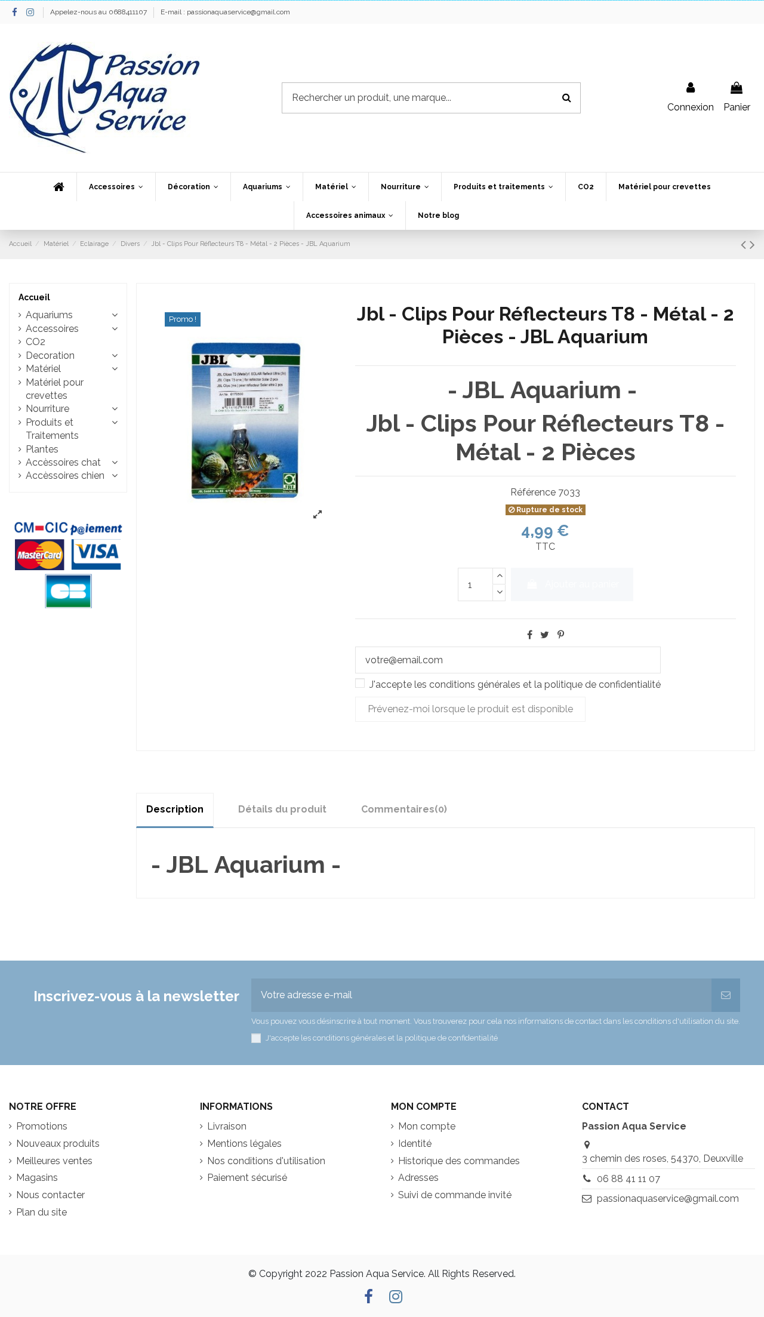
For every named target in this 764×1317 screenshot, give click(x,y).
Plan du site (41, 1212)
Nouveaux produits (58, 1143)
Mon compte (426, 1126)
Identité (415, 1143)
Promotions (41, 1126)
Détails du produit (282, 809)
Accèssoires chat (63, 462)
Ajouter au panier (582, 584)
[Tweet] (544, 635)
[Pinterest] (560, 635)
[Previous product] (745, 244)
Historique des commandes (459, 1161)
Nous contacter (50, 1195)
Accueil (34, 297)
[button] (115, 187)
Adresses (418, 1177)
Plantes (42, 449)
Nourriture (47, 408)
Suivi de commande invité (455, 1195)
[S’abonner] (725, 995)
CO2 (35, 341)
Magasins (37, 1177)
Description (175, 809)
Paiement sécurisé (247, 1177)
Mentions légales (244, 1143)
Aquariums (49, 315)
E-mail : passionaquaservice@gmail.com (225, 12)
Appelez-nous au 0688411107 (99, 12)
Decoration (50, 355)
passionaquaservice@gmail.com (668, 1198)
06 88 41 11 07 (628, 1178)
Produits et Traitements (52, 429)
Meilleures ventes (54, 1161)
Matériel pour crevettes (55, 389)
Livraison (227, 1126)
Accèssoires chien (65, 475)
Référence (533, 492)
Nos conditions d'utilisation (266, 1161)
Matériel (43, 368)
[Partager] (529, 635)
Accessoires (52, 328)
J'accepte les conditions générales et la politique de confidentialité (515, 684)
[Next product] (752, 244)
